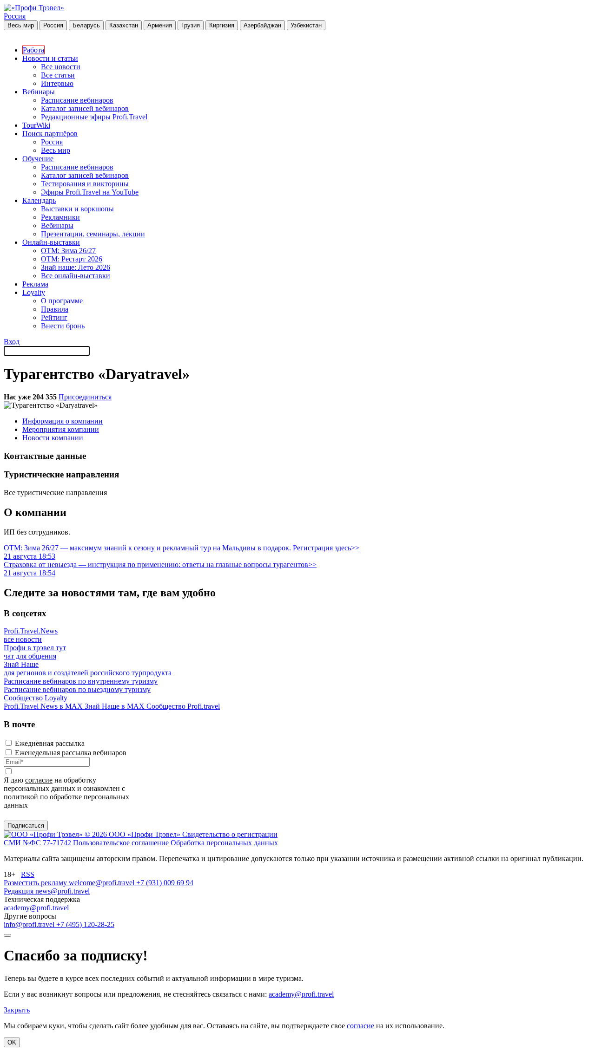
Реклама (35, 284)
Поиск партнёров (50, 133)
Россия (15, 16)
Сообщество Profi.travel (183, 706)
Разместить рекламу (36, 883)
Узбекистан (306, 25)
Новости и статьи (50, 58)
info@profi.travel (30, 924)
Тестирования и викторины (85, 184)
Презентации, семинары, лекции (93, 234)
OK (11, 1042)
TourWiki (36, 125)
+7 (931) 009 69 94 (164, 883)
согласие (39, 780)
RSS (27, 874)
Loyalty (33, 292)
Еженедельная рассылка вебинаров (70, 753)
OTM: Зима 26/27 (68, 251)
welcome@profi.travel (102, 883)
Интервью (57, 83)
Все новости (60, 67)
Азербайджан (262, 25)
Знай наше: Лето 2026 (75, 267)
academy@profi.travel (36, 908)
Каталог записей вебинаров (85, 108)
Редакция (19, 891)
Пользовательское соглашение (121, 843)
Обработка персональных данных (224, 843)
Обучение (37, 159)
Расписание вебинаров (77, 100)
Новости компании (52, 438)
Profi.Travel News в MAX (44, 706)
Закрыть (17, 1010)
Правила (54, 309)
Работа (33, 50)
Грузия (190, 25)
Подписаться (25, 825)
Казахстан (123, 25)
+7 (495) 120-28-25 (85, 924)
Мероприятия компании (60, 429)
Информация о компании (62, 421)
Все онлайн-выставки (75, 276)
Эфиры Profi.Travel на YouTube (90, 192)
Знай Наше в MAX (115, 706)
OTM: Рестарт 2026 (71, 259)
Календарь (39, 200)
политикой (21, 797)
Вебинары (38, 92)
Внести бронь (63, 326)
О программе (62, 301)
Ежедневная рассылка (50, 743)
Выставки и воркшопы (77, 209)
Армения (159, 25)
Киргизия (221, 25)
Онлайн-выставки (51, 242)
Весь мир (20, 25)
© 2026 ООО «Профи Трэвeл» (133, 834)
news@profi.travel (62, 891)
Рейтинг (54, 317)
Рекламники (60, 217)
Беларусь (86, 25)
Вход (12, 342)
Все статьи (58, 75)
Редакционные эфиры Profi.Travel (94, 117)
